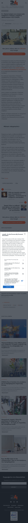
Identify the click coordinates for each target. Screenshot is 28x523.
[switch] (22, 263)
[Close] (25, 234)
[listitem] (14, 260)
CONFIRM (8, 286)
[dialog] (14, 261)
